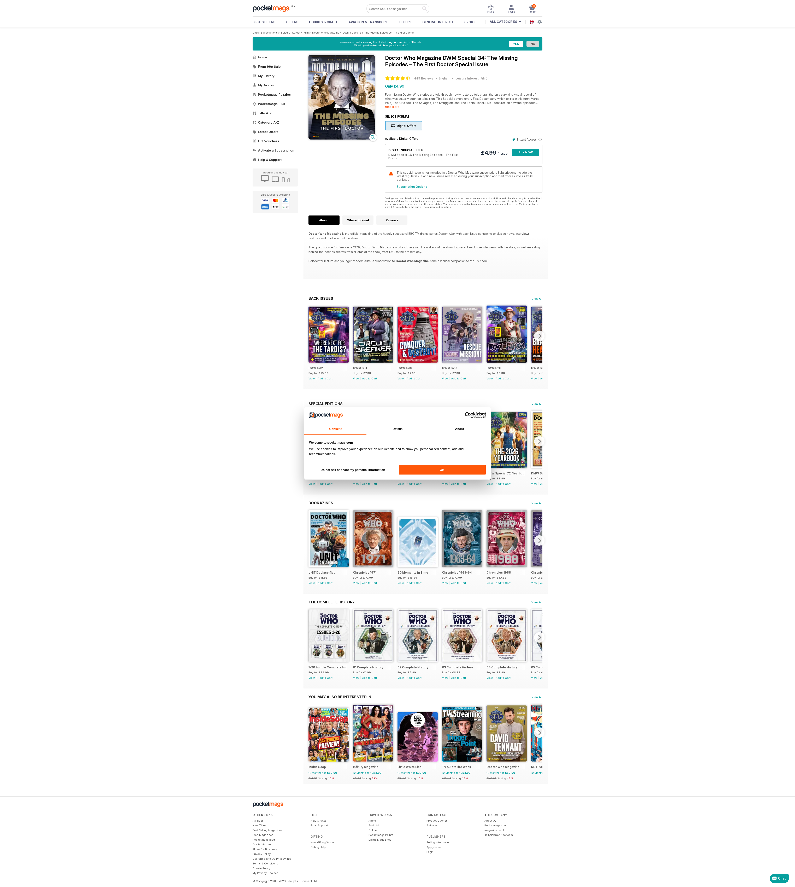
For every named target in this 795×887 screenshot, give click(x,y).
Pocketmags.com (495, 825)
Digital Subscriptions (265, 32)
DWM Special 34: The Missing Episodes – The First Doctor (378, 32)
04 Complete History (502, 667)
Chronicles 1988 (499, 572)
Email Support (319, 825)
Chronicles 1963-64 (457, 572)
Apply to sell (434, 847)
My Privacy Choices (265, 873)
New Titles (259, 825)
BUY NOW (525, 152)
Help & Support (270, 160)
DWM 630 (405, 368)
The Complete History (331, 602)
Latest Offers (268, 132)
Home (262, 57)
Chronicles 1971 (364, 572)
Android (374, 825)
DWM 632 (315, 368)
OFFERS (292, 22)
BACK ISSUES (320, 298)
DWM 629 (449, 368)
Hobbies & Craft (323, 22)
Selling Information (438, 842)
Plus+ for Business (265, 849)
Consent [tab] (335, 429)
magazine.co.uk (494, 830)
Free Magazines (263, 834)
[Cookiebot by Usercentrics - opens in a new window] (468, 415)
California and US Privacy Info (272, 858)
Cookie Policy (261, 868)
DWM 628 (494, 368)
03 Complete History (457, 667)
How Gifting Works (323, 842)
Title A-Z (265, 113)
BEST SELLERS (264, 22)
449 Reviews (423, 78)
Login (430, 851)
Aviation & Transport (368, 22)
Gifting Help (318, 847)
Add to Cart (325, 378)
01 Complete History (368, 667)
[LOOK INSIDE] (341, 138)
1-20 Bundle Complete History (327, 667)
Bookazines (320, 503)
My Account (267, 85)
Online (373, 830)
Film (306, 32)
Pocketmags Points (381, 834)
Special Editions (325, 404)
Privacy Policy (262, 854)
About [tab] (459, 429)
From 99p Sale (269, 67)
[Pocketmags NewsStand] (273, 8)
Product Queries (437, 820)
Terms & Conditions (265, 863)
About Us (490, 820)
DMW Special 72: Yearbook (506, 473)
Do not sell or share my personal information (352, 469)
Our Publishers (262, 844)
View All (536, 298)
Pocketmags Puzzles (274, 94)
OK (442, 469)
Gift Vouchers (268, 141)
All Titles (258, 820)
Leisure (405, 22)
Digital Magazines (380, 839)
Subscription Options (412, 186)
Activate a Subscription (276, 150)
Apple (372, 820)
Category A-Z (268, 122)
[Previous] (311, 336)
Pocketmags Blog (264, 839)
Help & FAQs (318, 820)
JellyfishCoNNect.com (498, 834)
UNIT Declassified (321, 572)
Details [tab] (398, 429)
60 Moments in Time (413, 572)
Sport (469, 22)
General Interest (438, 22)
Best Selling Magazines (267, 830)
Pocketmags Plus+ (272, 104)
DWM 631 (360, 368)
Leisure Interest (290, 32)
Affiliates (432, 825)
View (311, 378)
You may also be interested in (339, 697)
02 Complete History (413, 667)
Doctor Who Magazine (325, 32)
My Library (266, 76)
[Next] (539, 336)
